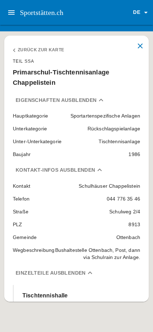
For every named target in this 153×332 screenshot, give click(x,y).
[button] (141, 12)
